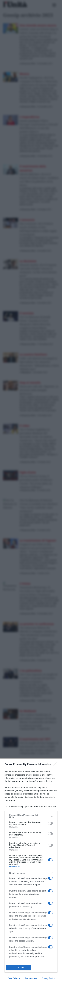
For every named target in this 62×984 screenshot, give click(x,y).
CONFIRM (18, 968)
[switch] (50, 823)
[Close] (56, 764)
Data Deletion (14, 978)
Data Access (31, 978)
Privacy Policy (48, 978)
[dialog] (31, 871)
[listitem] (31, 816)
